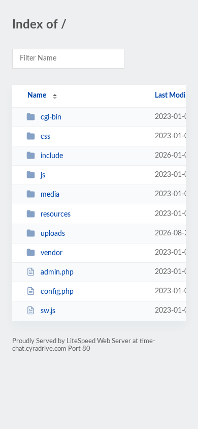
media (50, 194)
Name (36, 95)
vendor (51, 253)
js (43, 175)
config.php (57, 291)
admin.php (57, 272)
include (52, 156)
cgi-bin (51, 117)
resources (56, 214)
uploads (53, 233)
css (45, 136)
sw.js (48, 311)
